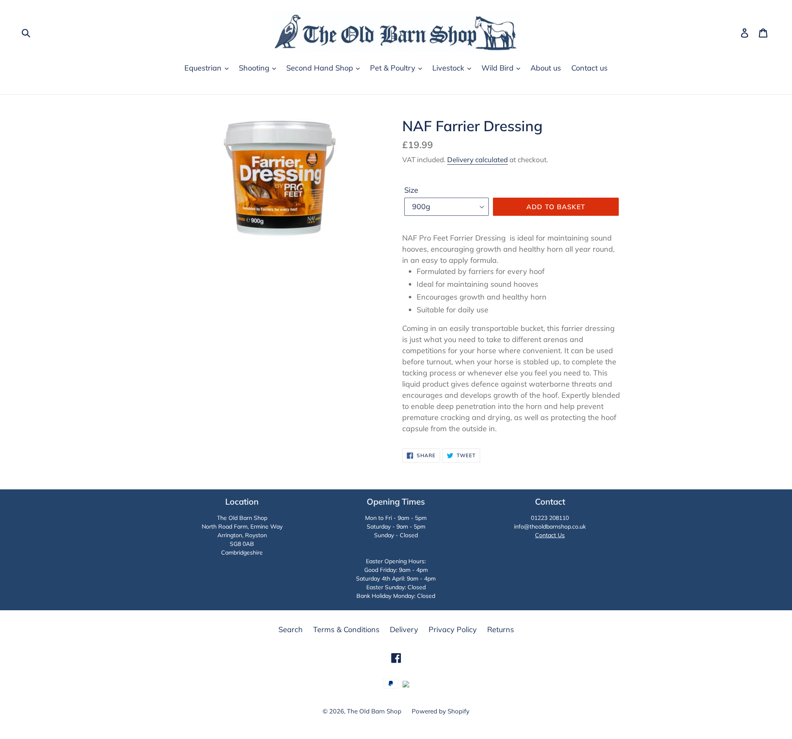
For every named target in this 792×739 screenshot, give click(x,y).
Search (290, 629)
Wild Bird (498, 68)
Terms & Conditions (346, 629)
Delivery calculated (477, 159)
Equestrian (204, 68)
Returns (500, 629)
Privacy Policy (453, 629)
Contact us (589, 68)
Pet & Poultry (393, 68)
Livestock (449, 68)
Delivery (404, 629)
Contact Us (550, 535)
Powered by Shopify (440, 711)
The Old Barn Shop (374, 711)
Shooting (255, 68)
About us (545, 68)
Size (411, 190)
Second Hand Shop (320, 68)
